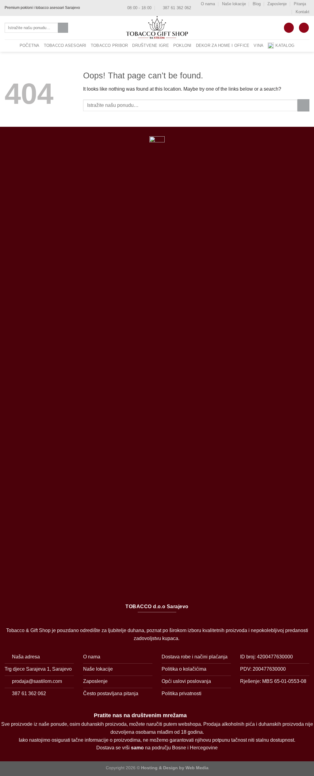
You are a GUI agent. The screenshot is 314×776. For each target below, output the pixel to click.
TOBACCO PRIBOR (109, 45)
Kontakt (302, 11)
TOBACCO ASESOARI (65, 45)
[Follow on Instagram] (91, 8)
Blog (257, 4)
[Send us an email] (97, 8)
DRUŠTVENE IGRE (150, 45)
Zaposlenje (277, 4)
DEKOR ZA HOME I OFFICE (223, 45)
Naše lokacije (234, 4)
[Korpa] (289, 28)
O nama (208, 4)
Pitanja (300, 4)
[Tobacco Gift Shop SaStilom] (157, 28)
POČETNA (30, 45)
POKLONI (182, 45)
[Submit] (63, 28)
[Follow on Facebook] (85, 8)
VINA (258, 45)
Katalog (284, 45)
